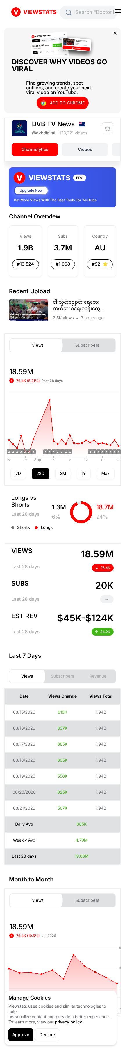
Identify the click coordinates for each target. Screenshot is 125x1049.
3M (63, 473)
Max (105, 473)
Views (38, 345)
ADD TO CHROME (67, 102)
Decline (47, 1034)
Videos (85, 149)
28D (40, 473)
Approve (20, 1034)
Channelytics (35, 149)
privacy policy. (69, 1022)
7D (18, 473)
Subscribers (87, 345)
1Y (84, 473)
